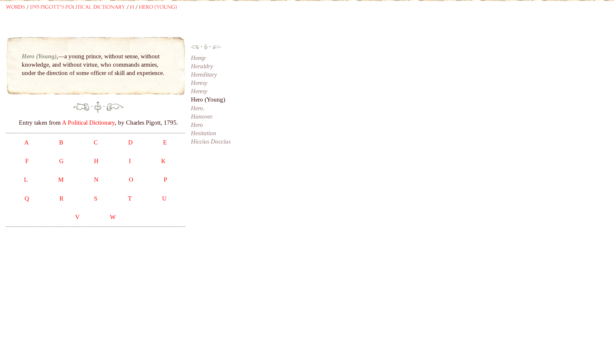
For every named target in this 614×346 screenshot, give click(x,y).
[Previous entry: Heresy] (81, 106)
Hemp (198, 57)
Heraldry (202, 66)
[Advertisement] (134, 27)
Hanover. (202, 116)
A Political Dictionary (88, 122)
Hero (197, 124)
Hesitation (203, 133)
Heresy (199, 82)
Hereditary (204, 74)
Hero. (198, 108)
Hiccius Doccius (211, 141)
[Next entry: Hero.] (114, 106)
